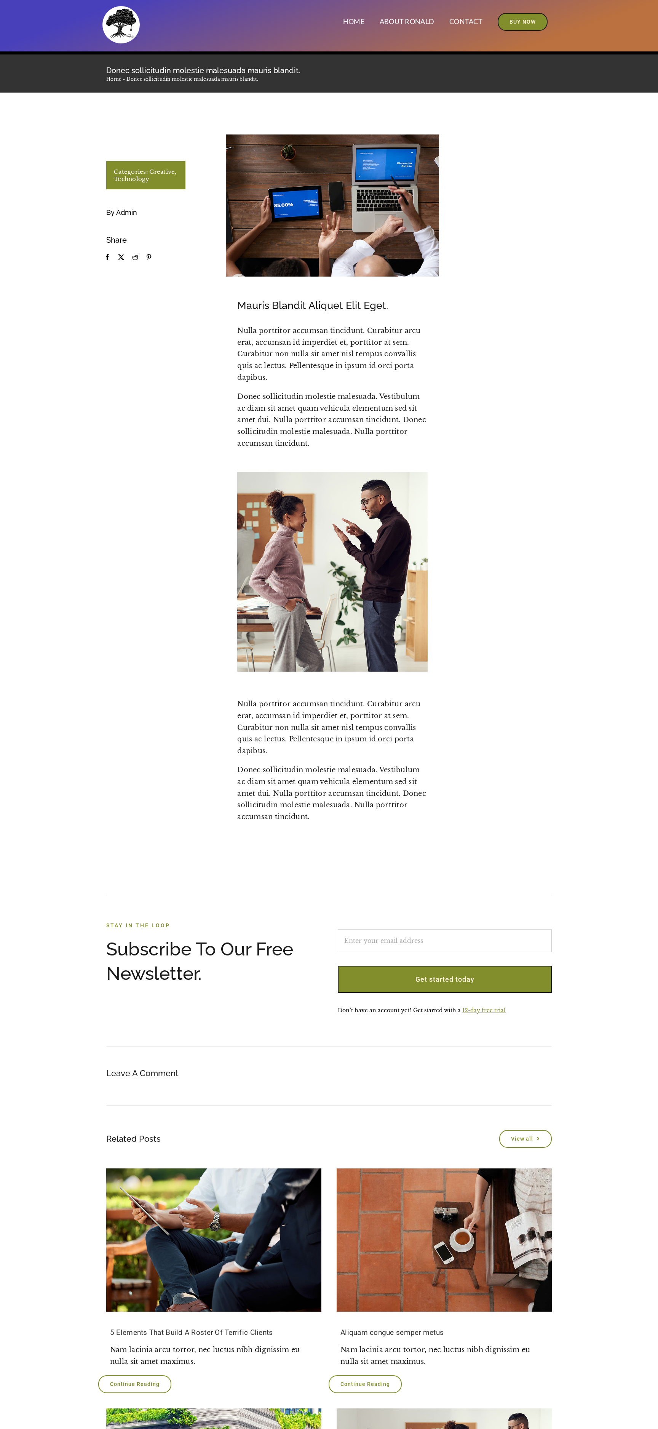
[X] (121, 257)
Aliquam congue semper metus (392, 1332)
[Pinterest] (149, 257)
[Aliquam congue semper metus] (444, 1240)
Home (113, 79)
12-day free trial (484, 1010)
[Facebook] (107, 257)
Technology (132, 178)
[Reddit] (135, 257)
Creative (162, 171)
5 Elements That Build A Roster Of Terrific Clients (191, 1332)
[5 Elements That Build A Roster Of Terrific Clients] (213, 1240)
